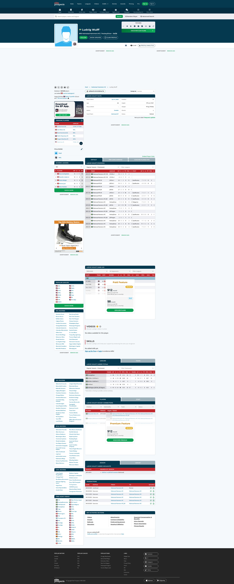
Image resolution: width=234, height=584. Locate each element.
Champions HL (62, 518)
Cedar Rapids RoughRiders (59, 474)
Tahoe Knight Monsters (75, 449)
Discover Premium (120, 440)
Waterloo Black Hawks (75, 489)
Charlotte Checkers (61, 393)
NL (72, 297)
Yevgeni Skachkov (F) (62, 139)
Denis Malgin (63, 180)
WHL (59, 297)
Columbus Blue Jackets (62, 330)
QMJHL (60, 302)
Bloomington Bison (61, 436)
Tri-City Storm (73, 484)
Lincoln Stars (59, 490)
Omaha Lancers (73, 478)
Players (103, 399)
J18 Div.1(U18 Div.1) (93, 378)
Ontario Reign (73, 390)
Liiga (72, 295)
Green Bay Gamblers (61, 487)
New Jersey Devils (74, 314)
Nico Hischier (63, 187)
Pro (138, 4)
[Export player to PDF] (142, 26)
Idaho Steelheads (60, 452)
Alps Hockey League (76, 500)
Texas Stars (72, 410)
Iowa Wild (58, 419)
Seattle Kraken (73, 330)
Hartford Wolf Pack (61, 410)
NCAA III (73, 527)
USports (73, 532)
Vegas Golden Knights (75, 344)
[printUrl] (125, 45)
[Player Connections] (131, 26)
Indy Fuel (58, 454)
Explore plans (120, 310)
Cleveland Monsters (61, 397)
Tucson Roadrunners (74, 415)
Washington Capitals (74, 346)
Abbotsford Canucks (61, 384)
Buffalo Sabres (59, 319)
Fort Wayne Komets (61, 443)
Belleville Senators (60, 388)
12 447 (134, 45)
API (124, 568)
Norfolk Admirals (73, 432)
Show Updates (95, 37)
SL (58, 529)
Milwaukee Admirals (74, 388)
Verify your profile (92, 534)
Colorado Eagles (60, 403)
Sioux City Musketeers (75, 480)
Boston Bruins (59, 316)
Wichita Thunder (73, 462)
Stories (114, 4)
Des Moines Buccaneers (62, 479)
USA (55, 561)
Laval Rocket (59, 421)
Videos (96, 4)
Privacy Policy (127, 563)
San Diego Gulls (73, 400)
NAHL (72, 288)
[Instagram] (62, 87)
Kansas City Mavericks (62, 461)
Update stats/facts (96, 91)
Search (119, 16)
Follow (83, 37)
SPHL (59, 293)
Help (125, 561)
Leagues (88, 4)
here (122, 534)
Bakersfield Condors (61, 386)
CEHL (72, 509)
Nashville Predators (61, 348)
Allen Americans (60, 432)
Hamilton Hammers (61, 408)
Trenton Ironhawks (74, 453)
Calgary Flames (60, 321)
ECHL (59, 290)
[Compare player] (146, 26)
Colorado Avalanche (61, 328)
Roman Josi (62, 183)
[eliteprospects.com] (59, 4)
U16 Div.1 (112, 174)
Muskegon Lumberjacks (75, 475)
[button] (149, 11)
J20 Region (112, 211)
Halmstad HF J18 (97, 180)
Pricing (131, 4)
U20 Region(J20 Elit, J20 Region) (96, 387)
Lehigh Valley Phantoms (75, 384)
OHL (59, 299)
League (137, 463)
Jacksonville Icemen (61, 456)
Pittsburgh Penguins (74, 325)
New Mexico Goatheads (75, 429)
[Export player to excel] (138, 26)
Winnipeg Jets (73, 348)
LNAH (72, 529)
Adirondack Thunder (61, 429)
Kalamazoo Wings (60, 458)
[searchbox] (88, 16)
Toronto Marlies (73, 413)
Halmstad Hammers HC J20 (100, 199)
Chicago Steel (59, 477)
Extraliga (73, 299)
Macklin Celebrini (64, 177)
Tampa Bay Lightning (74, 335)
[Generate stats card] (134, 26)
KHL (74, 136)
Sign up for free (90, 351)
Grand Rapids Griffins (61, 406)
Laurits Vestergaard (68, 93)
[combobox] (88, 16)
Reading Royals (73, 439)
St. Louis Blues (73, 332)
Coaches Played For (141, 160)
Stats (72, 4)
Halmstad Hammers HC (91, 33)
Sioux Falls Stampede (74, 482)
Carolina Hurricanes (61, 323)
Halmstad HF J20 (97, 183)
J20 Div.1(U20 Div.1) (93, 381)
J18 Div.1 (112, 180)
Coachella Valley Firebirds (60, 400)
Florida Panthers (60, 339)
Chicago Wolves (60, 395)
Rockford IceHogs (73, 397)
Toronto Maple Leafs (74, 337)
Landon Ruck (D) (61, 126)
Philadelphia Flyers (74, 323)
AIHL (74, 139)
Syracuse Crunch (73, 408)
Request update (149, 117)
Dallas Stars (59, 332)
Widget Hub (127, 556)
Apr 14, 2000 (115, 99)
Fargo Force (59, 485)
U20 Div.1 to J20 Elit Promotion (110, 472)
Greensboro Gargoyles (62, 445)
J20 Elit (111, 189)
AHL (59, 288)
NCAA (59, 295)
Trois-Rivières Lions (74, 455)
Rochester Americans (75, 395)
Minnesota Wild (60, 344)
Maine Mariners (60, 463)
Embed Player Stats (148, 156)
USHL (72, 286)
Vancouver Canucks (74, 341)
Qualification (136, 180)
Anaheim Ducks (60, 314)
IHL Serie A (74, 502)
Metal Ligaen (61, 513)
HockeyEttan (106, 33)
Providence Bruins (74, 393)
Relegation (135, 202)
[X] (58, 87)
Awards (122, 4)
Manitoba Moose (73, 386)
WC (59, 539)
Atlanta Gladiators (60, 434)
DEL (59, 532)
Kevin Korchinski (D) (62, 133)
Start (86, 87)
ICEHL (59, 543)
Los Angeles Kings (60, 341)
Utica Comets (72, 417)
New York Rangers (74, 319)
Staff (138, 399)
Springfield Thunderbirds (72, 405)
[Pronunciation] (123, 26)
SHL (72, 293)
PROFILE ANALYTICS (147, 45)
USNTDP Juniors (73, 487)
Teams (79, 4)
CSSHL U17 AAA (77, 126)
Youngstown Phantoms (75, 491)
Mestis (59, 511)
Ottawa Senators (73, 321)
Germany (56, 565)
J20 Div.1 (112, 183)
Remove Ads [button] (171, 51)
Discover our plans (138, 31)
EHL (59, 516)
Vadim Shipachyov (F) (62, 136)
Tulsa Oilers (72, 458)
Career (125, 574)
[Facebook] (55, 87)
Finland (56, 563)
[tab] (94, 160)
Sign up (145, 3)
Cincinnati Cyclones (61, 439)
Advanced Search (148, 16)
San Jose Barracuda (74, 402)
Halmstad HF (115, 114)
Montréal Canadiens (61, 346)
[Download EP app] (69, 109)
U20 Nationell (61, 504)
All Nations (57, 568)
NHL (74, 129)
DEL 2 (59, 534)
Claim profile (112, 37)
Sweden (116, 110)
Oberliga (60, 536)
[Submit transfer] (153, 26)
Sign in (152, 3)
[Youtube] (65, 87)
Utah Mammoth (73, 339)
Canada (56, 558)
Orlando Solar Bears (74, 434)
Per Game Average (115, 160)
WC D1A (60, 541)
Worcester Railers (74, 464)
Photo (125, 565)
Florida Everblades (60, 441)
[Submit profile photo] (149, 26)
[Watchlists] (127, 26)
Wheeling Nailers (73, 460)
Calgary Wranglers (60, 390)
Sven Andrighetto (64, 174)
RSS (125, 570)
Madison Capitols (73, 473)
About (125, 558)
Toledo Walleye (73, 451)
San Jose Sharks (73, 328)
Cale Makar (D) (61, 129)
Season (102, 463)
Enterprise (126, 572)
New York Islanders (74, 316)
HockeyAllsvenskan (63, 502)
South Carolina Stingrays (73, 445)
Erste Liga (74, 511)
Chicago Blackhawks (61, 325)
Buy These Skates (68, 248)
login (100, 351)
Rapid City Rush (73, 436)
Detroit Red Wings (60, 335)
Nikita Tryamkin (70, 96)
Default (94, 160)
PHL (72, 513)
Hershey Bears (60, 416)
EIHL (72, 507)
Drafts (104, 4)
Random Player (132, 16)
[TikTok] (68, 87)
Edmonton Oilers (60, 337)
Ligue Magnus (75, 504)
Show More (69, 190)
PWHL (72, 541)
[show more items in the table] (81, 143)
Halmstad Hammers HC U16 (100, 174)
